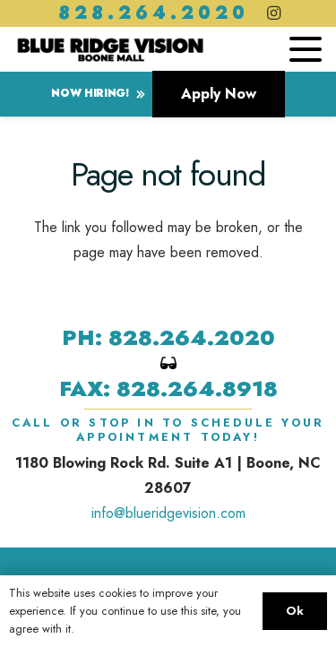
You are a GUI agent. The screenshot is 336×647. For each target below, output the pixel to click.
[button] (305, 49)
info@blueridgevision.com (168, 513)
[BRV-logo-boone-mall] (110, 49)
